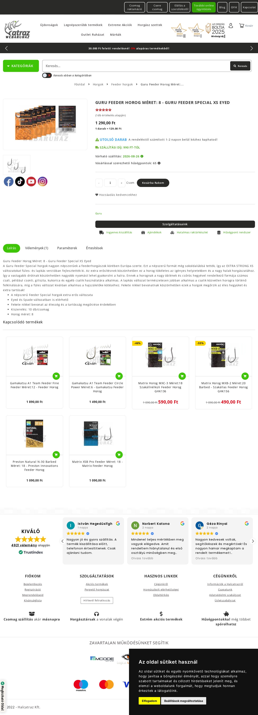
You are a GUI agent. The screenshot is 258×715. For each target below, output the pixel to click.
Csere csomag (157, 7)
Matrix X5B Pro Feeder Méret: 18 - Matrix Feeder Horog (97, 464)
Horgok (98, 84)
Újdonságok (49, 25)
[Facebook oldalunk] (8, 181)
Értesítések (94, 248)
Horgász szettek (150, 25)
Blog (222, 7)
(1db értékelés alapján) (110, 115)
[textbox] (147, 66)
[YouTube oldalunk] (31, 181)
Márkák (115, 34)
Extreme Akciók (120, 25)
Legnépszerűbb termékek (83, 25)
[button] (253, 541)
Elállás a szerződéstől (179, 7)
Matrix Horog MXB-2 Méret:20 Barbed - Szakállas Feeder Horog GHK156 (223, 387)
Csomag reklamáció (134, 7)
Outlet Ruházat (92, 34)
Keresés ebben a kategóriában (72, 75)
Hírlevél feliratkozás (96, 600)
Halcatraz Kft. (28, 707)
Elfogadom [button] (149, 701)
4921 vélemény (24, 545)
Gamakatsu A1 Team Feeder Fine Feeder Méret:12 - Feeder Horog (34, 385)
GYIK (234, 7)
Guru (98, 213)
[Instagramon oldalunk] (42, 181)
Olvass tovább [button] (142, 558)
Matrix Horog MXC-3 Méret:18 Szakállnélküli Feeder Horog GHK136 (160, 387)
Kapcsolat (249, 7)
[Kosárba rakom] (56, 376)
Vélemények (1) (36, 248)
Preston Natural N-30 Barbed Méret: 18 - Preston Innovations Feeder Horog (34, 466)
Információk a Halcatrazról (225, 584)
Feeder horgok (122, 84)
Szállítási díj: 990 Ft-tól (120, 147)
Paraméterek (67, 248)
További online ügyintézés (204, 7)
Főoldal (79, 84)
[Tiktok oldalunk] (20, 181)
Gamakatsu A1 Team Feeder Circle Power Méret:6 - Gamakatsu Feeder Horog (97, 387)
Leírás (11, 248)
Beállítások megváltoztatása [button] (183, 701)
